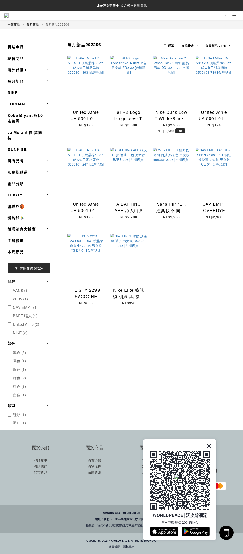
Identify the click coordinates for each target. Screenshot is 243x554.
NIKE (13, 92)
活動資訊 (94, 472)
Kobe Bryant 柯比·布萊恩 (25, 118)
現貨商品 (16, 58)
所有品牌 (16, 160)
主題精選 (16, 240)
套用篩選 (31, 268)
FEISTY (15, 195)
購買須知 (94, 460)
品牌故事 (40, 460)
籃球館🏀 (16, 206)
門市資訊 (40, 472)
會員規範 (114, 546)
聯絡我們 (40, 466)
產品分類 (16, 183)
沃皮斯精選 (18, 172)
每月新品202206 (57, 24)
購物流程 (94, 466)
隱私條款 (128, 546)
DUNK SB (17, 149)
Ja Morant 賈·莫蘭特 (25, 135)
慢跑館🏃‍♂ (16, 217)
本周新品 (16, 251)
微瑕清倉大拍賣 (22, 229)
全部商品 (14, 24)
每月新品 (33, 24)
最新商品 (16, 47)
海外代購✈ (17, 70)
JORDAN (16, 104)
